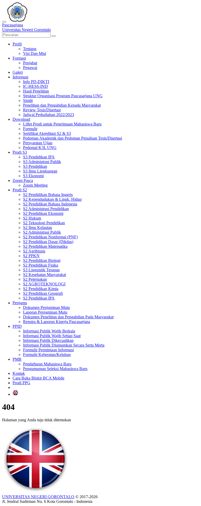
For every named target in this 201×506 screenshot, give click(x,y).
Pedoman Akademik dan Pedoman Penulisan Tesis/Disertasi (72, 138)
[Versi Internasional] (15, 394)
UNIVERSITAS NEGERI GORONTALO (38, 496)
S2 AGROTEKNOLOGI (44, 284)
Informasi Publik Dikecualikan (48, 340)
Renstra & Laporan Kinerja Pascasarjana (56, 321)
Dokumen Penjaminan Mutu (46, 307)
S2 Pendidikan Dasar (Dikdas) (48, 241)
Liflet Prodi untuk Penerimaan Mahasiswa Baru (62, 124)
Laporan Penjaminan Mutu (45, 312)
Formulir (30, 128)
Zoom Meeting (35, 185)
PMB (17, 359)
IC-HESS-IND (35, 86)
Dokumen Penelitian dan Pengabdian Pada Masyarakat (68, 317)
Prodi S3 (20, 152)
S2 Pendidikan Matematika (45, 246)
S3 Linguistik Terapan (41, 270)
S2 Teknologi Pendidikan (44, 223)
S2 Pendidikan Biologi (41, 260)
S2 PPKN (31, 256)
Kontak (19, 373)
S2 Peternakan (35, 279)
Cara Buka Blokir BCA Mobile (38, 378)
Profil (17, 44)
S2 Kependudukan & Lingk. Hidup (52, 199)
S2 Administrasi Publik (42, 232)
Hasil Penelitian (36, 91)
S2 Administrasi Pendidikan (46, 208)
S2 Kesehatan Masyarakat (44, 274)
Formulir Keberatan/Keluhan (47, 354)
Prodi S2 (20, 190)
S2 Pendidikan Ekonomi (43, 213)
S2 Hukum (32, 218)
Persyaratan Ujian (37, 143)
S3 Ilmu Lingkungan (40, 171)
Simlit (28, 100)
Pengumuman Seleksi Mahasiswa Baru (55, 368)
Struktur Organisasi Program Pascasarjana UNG (63, 96)
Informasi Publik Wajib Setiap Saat (52, 336)
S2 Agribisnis (34, 251)
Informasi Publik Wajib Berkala (49, 331)
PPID (17, 326)
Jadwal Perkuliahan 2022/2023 (48, 114)
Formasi (19, 58)
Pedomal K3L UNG (40, 147)
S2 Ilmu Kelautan (37, 227)
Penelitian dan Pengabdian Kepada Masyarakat (62, 105)
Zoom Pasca (23, 180)
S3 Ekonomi (33, 176)
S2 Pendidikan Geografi (43, 293)
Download (21, 119)
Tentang (29, 49)
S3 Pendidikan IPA (39, 157)
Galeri (18, 72)
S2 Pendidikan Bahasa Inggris (48, 194)
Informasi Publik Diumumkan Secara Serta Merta (63, 345)
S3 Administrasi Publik (42, 161)
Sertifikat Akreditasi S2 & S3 (47, 133)
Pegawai (30, 67)
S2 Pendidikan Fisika (40, 265)
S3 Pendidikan (35, 166)
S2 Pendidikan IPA (39, 298)
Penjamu (20, 303)
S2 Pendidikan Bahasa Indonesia (50, 204)
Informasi (20, 77)
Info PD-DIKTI (36, 81)
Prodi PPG (21, 383)
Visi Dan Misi (34, 53)
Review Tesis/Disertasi (42, 110)
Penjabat (30, 63)
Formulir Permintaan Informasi (48, 350)
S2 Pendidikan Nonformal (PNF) (50, 237)
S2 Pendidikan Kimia (40, 288)
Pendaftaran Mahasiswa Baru (47, 364)
